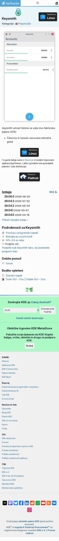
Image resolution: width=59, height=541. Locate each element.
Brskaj (29, 345)
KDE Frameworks (10, 369)
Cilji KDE (5, 395)
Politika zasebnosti (10, 454)
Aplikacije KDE (8, 365)
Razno (5, 424)
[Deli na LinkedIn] (27, 501)
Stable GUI (32, 279)
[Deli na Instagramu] (29, 508)
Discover (29, 160)
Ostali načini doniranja (29, 318)
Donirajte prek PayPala (47, 310)
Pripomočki (24, 23)
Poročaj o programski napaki (22, 232)
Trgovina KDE (8, 468)
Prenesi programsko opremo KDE (17, 446)
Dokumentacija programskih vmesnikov (20, 387)
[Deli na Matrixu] (5, 501)
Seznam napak (14, 275)
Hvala (4, 428)
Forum (9, 263)
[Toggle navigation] (37, 3)
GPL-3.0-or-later (15, 240)
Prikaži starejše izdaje (14, 219)
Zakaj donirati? (41, 302)
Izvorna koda (8, 399)
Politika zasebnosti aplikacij (14, 458)
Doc (21, 279)
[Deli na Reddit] (32, 501)
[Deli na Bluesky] (16, 501)
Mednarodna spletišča (12, 488)
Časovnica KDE (9, 480)
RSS (52, 192)
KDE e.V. (5, 472)
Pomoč (5, 442)
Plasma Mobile (8, 373)
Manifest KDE (8, 484)
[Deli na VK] (54, 501)
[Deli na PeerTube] (49, 501)
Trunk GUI (11, 279)
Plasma (5, 361)
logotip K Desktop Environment (32, 527)
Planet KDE (7, 416)
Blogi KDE (6, 412)
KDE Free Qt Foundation (13, 476)
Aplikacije (10, 4)
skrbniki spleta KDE (29, 521)
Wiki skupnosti (8, 438)
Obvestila (6, 408)
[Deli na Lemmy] (38, 501)
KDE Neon (6, 377)
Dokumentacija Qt (10, 391)
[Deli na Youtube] (43, 501)
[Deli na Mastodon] (10, 501)
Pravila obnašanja (10, 450)
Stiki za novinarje (10, 420)
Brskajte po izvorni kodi (19, 236)
